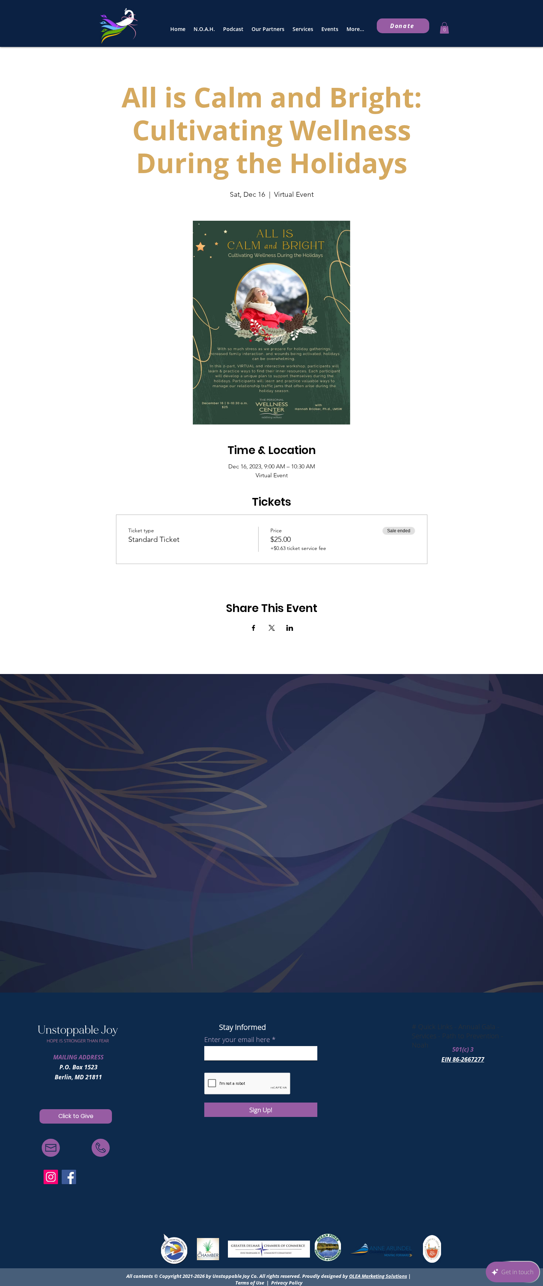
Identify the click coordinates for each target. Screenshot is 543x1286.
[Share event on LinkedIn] (289, 628)
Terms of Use (249, 1282)
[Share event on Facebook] (253, 628)
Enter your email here (237, 1039)
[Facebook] (69, 1177)
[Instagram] (51, 1177)
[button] (444, 28)
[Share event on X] (271, 628)
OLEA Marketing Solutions (378, 1276)
